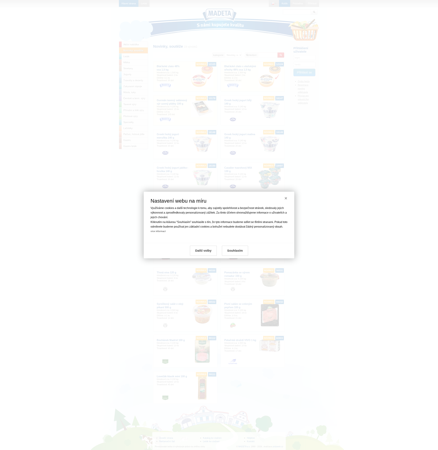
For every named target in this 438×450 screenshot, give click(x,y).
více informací (158, 231)
